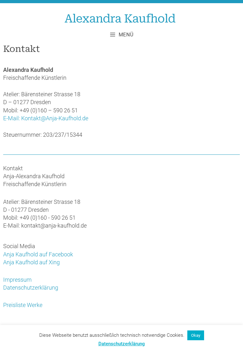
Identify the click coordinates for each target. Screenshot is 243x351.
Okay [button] (195, 335)
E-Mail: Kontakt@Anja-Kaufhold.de (45, 118)
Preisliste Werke (22, 305)
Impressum (17, 279)
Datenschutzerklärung (30, 287)
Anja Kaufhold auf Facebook (38, 254)
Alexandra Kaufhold (120, 18)
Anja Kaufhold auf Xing (31, 262)
